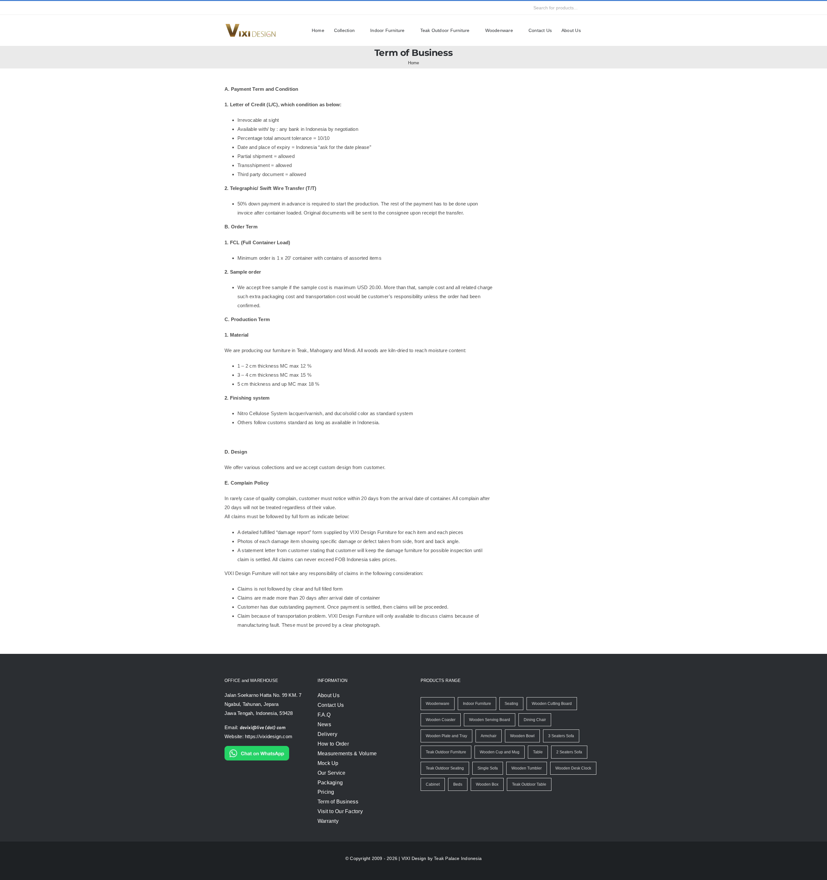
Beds (457, 784)
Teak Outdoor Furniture (446, 752)
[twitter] (238, 7)
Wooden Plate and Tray (446, 736)
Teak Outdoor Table (527, 784)
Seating (511, 703)
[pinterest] (285, 7)
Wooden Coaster (440, 720)
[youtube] (262, 7)
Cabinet (433, 784)
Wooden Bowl (521, 736)
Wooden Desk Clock (571, 768)
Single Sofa (488, 768)
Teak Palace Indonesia (456, 858)
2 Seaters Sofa (568, 752)
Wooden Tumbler (526, 768)
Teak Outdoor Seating (445, 768)
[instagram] (250, 7)
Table (536, 752)
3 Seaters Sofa (559, 736)
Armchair (488, 736)
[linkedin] (274, 7)
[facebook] (227, 7)
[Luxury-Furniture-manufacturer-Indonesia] (250, 26)
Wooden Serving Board (488, 720)
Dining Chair (533, 720)
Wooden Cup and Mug (499, 752)
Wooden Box (486, 784)
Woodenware (437, 703)
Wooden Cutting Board (552, 703)
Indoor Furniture (476, 703)
